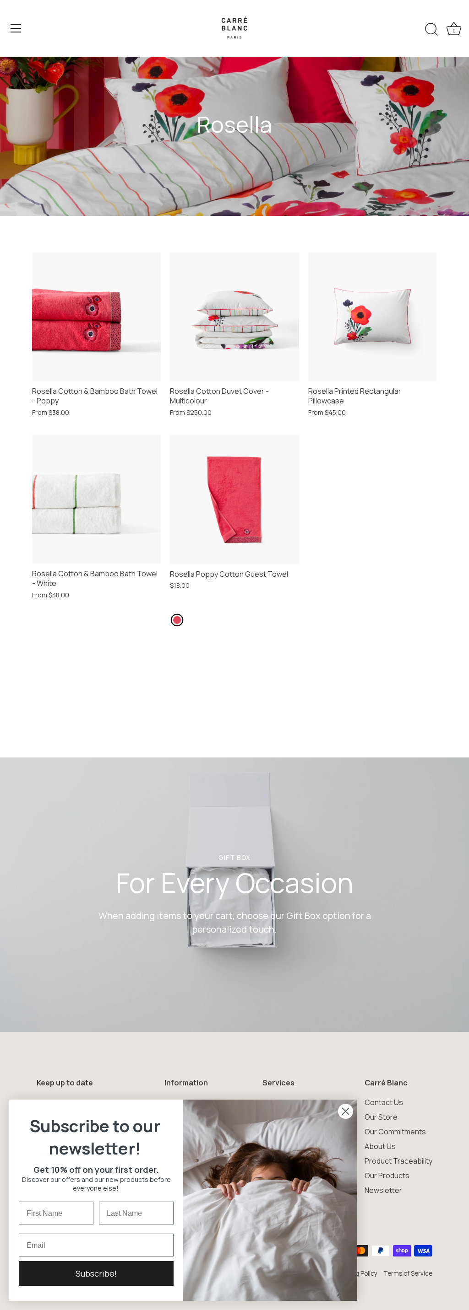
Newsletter (383, 1190)
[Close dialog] (346, 1111)
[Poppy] (177, 620)
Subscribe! (96, 1273)
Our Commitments (395, 1132)
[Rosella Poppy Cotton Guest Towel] (234, 499)
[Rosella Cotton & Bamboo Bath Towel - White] (96, 499)
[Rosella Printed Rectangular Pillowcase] (372, 316)
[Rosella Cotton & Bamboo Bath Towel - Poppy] (96, 316)
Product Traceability (398, 1161)
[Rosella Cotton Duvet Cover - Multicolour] (234, 316)
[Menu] (16, 28)
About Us (380, 1146)
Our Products (387, 1175)
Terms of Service (407, 1273)
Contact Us (384, 1102)
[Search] (431, 30)
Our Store (381, 1117)
